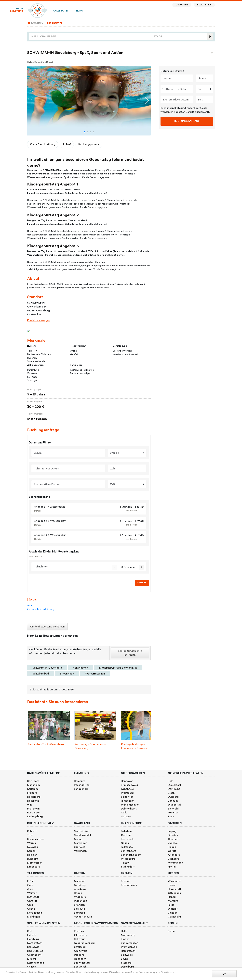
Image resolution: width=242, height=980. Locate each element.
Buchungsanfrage (186, 121)
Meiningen (33, 916)
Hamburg (79, 781)
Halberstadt (128, 951)
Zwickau (173, 843)
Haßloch (32, 855)
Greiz (30, 905)
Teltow (125, 862)
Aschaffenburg (83, 916)
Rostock (79, 931)
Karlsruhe (33, 789)
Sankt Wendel (82, 835)
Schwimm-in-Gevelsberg (47, 667)
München (79, 881)
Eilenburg (173, 859)
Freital (172, 866)
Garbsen (126, 816)
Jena (30, 889)
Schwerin (79, 939)
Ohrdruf (32, 901)
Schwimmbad (40, 673)
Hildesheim (127, 800)
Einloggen (182, 5)
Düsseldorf (174, 785)
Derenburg (127, 966)
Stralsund (80, 947)
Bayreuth (79, 908)
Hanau (172, 897)
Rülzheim (32, 859)
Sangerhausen (129, 943)
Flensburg (33, 939)
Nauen (125, 843)
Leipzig (172, 831)
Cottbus (126, 835)
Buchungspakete (88, 144)
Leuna (124, 958)
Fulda (171, 905)
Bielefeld (173, 808)
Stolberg (126, 962)
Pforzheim (33, 808)
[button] (84, 132)
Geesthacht (34, 955)
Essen (171, 793)
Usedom (79, 955)
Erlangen (79, 905)
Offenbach (174, 893)
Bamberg (79, 912)
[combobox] (90, 36)
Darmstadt (174, 889)
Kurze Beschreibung (42, 144)
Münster (173, 812)
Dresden (173, 835)
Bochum (173, 800)
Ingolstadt (80, 901)
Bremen (125, 881)
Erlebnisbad (67, 673)
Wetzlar (172, 908)
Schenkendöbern (131, 855)
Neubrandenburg (84, 943)
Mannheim (33, 785)
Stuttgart (33, 781)
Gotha (31, 908)
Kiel (29, 931)
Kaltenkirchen (35, 962)
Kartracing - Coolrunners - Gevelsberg (90, 746)
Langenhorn (81, 789)
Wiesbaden (174, 881)
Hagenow (80, 958)
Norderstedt (34, 943)
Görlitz (172, 851)
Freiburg (32, 793)
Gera (30, 885)
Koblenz (32, 831)
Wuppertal (174, 804)
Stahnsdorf (128, 866)
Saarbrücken (81, 831)
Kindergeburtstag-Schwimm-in (118, 667)
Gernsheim (174, 916)
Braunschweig (129, 785)
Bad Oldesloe (35, 951)
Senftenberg (128, 851)
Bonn (171, 816)
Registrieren (204, 5)
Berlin (171, 931)
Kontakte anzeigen (38, 320)
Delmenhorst (129, 808)
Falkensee (127, 847)
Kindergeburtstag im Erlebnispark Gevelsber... (135, 746)
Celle (124, 812)
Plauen (172, 847)
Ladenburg (33, 866)
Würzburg (80, 897)
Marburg (173, 901)
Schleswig (33, 947)
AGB (29, 605)
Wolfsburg (127, 793)
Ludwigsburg (35, 816)
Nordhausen (34, 912)
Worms (31, 843)
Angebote (60, 10)
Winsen (31, 966)
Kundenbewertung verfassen (47, 626)
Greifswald (80, 951)
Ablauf (67, 144)
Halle (124, 931)
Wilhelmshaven (130, 804)
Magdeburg (128, 935)
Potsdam (126, 831)
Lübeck (31, 935)
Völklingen (80, 851)
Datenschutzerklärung (40, 609)
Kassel (171, 885)
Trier (30, 835)
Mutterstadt (34, 862)
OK (224, 973)
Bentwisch (127, 839)
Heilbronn (33, 800)
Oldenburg (80, 935)
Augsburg (80, 889)
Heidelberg (33, 797)
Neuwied (32, 847)
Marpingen (80, 843)
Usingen (172, 912)
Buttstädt (33, 897)
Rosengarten (82, 785)
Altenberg (174, 855)
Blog (79, 10)
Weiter (141, 582)
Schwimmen (80, 667)
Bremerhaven (129, 885)
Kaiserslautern (35, 839)
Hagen (78, 893)
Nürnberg (80, 885)
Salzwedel (127, 955)
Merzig (78, 839)
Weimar (32, 893)
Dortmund (174, 789)
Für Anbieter (54, 23)
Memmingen (175, 862)
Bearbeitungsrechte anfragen (130, 653)
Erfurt (30, 881)
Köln (170, 781)
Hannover (127, 781)
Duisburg (173, 797)
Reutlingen (33, 812)
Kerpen (31, 851)
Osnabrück (127, 789)
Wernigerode (129, 947)
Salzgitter (127, 797)
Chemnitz (174, 839)
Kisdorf (31, 958)
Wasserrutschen (95, 673)
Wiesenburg (128, 859)
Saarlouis (79, 847)
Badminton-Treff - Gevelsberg (46, 744)
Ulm (29, 804)
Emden (125, 939)
